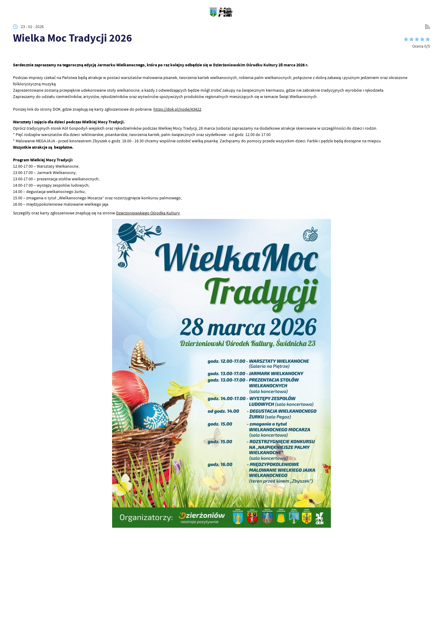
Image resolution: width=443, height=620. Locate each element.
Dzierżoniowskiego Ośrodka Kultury (148, 213)
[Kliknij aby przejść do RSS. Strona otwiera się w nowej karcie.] (427, 26)
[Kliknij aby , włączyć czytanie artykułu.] (17, 54)
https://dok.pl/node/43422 (177, 109)
